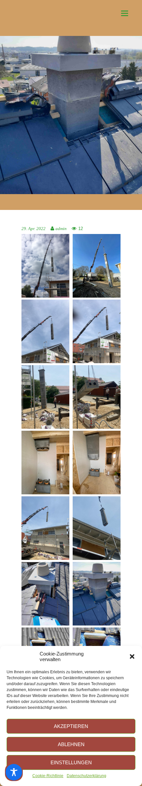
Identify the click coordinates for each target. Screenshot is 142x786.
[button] (132, 656)
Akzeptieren (71, 726)
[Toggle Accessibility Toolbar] (14, 772)
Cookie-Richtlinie (47, 775)
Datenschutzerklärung (86, 775)
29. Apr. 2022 (33, 228)
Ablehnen (71, 744)
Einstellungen (71, 762)
